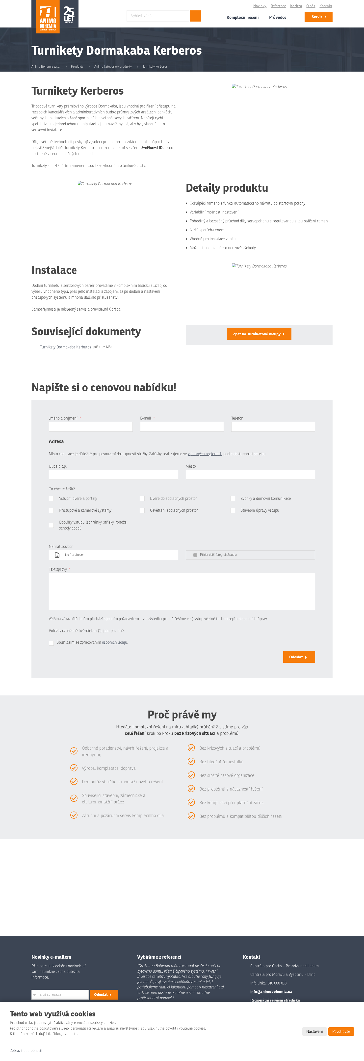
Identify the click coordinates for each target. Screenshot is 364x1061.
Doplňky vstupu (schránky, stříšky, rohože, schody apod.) (93, 525)
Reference (278, 6)
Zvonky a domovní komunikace (266, 498)
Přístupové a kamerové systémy (85, 510)
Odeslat (296, 657)
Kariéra (296, 6)
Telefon (237, 418)
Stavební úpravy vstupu (260, 510)
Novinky (259, 6)
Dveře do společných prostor (173, 498)
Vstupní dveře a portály (78, 498)
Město (191, 466)
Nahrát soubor (61, 546)
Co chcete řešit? (62, 489)
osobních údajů (114, 642)
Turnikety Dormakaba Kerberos (65, 347)
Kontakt (325, 6)
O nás (310, 6)
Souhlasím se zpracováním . (92, 642)
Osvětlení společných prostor (174, 510)
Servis (317, 16)
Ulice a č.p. (58, 466)
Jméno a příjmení (65, 418)
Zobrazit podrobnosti (26, 1051)
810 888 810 (277, 983)
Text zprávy (59, 569)
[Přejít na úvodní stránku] (54, 16)
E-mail (147, 418)
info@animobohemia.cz (271, 991)
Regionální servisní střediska (275, 1000)
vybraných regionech (205, 454)
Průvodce (277, 17)
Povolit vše (341, 1031)
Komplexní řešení (243, 17)
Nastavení (314, 1031)
